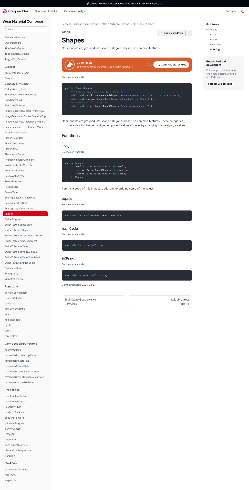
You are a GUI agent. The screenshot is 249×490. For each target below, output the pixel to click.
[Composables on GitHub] (243, 11)
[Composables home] (15, 11)
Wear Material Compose (23, 21)
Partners (230, 11)
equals (67, 199)
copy (65, 146)
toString (68, 258)
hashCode (70, 229)
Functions (71, 135)
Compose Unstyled (76, 11)
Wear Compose (93, 24)
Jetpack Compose (72, 24)
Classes (139, 24)
